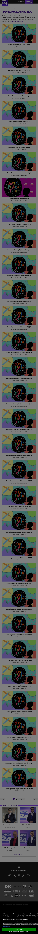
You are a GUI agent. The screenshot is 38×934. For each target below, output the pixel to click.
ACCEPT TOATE (18, 929)
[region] (19, 918)
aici (28, 913)
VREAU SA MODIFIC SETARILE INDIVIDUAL (19, 931)
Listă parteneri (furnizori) (6, 926)
